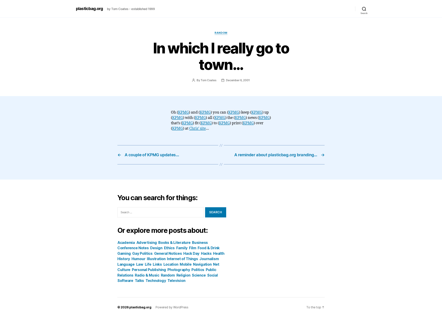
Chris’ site (197, 128)
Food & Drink (209, 248)
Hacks (206, 253)
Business (200, 242)
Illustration (156, 259)
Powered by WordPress (171, 307)
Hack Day (191, 253)
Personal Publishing (149, 270)
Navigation (202, 264)
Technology (156, 280)
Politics (197, 270)
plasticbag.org (89, 9)
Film (192, 248)
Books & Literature (174, 242)
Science (199, 275)
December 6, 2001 (238, 80)
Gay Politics (142, 253)
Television (176, 280)
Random (221, 32)
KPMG (183, 112)
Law (139, 264)
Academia (126, 242)
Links (157, 264)
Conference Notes (133, 248)
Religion (183, 275)
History (123, 259)
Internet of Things (182, 259)
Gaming (124, 253)
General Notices (168, 253)
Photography (178, 270)
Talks (139, 280)
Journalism (209, 259)
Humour (138, 259)
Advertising (146, 242)
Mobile (185, 264)
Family (182, 248)
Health (218, 253)
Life (148, 264)
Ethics (169, 248)
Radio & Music (147, 275)
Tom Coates (208, 80)
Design (156, 248)
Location (171, 264)
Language (126, 264)
